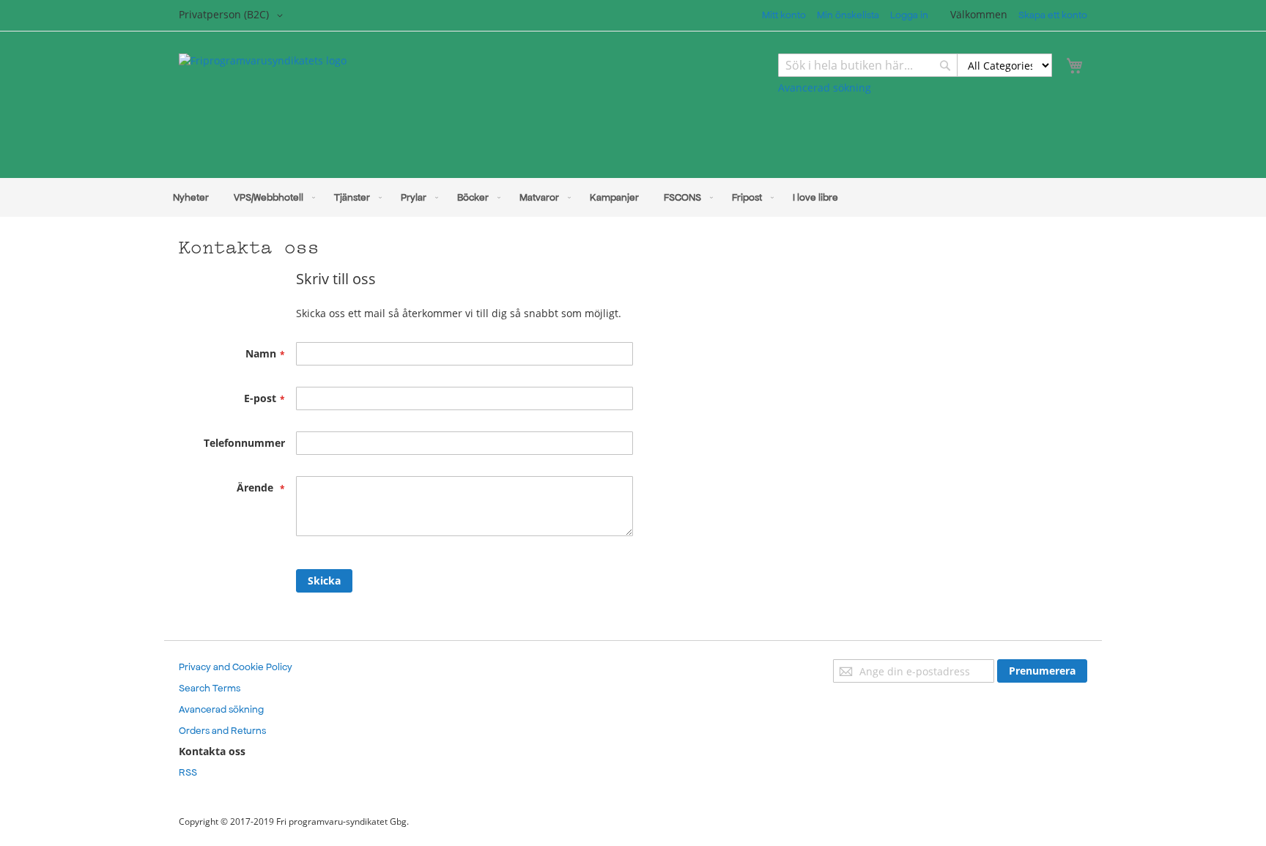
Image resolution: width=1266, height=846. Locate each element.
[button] (233, 15)
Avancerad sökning (824, 87)
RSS (188, 772)
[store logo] (406, 106)
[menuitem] (191, 197)
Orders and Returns (222, 730)
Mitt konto (784, 15)
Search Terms (209, 688)
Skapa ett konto (1052, 15)
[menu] (633, 197)
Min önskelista (848, 15)
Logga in (909, 15)
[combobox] (915, 65)
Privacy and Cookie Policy (235, 666)
